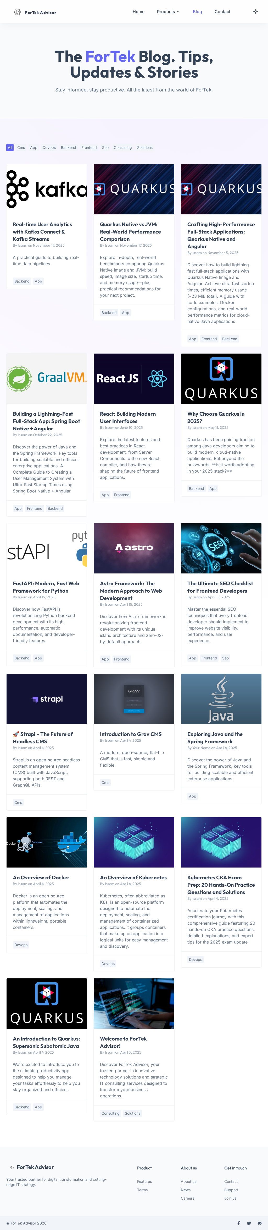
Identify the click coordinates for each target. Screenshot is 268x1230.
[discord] (260, 1223)
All (10, 147)
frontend (89, 147)
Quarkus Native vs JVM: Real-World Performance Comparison (130, 231)
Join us (230, 1198)
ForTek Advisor (35, 1167)
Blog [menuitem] (197, 11)
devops (49, 147)
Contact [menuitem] (222, 11)
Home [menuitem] (138, 11)
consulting (123, 147)
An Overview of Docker (41, 877)
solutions (145, 147)
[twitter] (249, 1223)
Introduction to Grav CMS (131, 734)
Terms (142, 1190)
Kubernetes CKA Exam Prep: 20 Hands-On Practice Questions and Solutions (221, 884)
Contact (231, 1181)
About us (188, 1181)
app (33, 147)
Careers (187, 1198)
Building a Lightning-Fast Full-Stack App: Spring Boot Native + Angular (46, 421)
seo (105, 147)
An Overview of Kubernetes (133, 877)
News (186, 1190)
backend (68, 147)
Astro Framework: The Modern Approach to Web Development (131, 590)
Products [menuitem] (166, 11)
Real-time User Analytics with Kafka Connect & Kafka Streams (42, 231)
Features (144, 1181)
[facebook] (239, 1223)
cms (21, 147)
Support (231, 1190)
